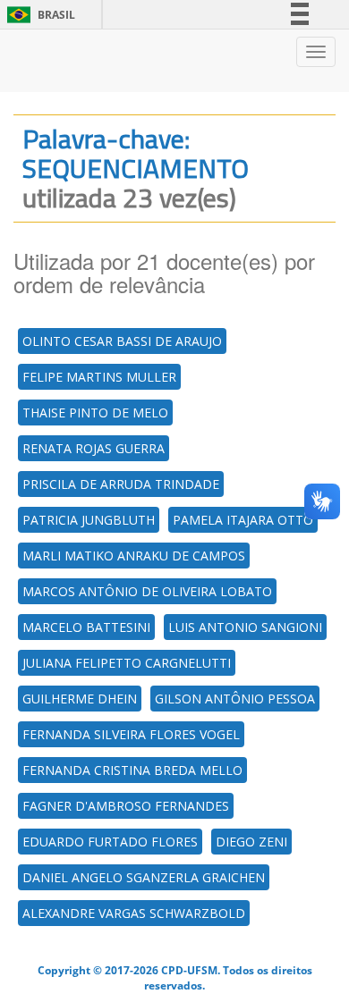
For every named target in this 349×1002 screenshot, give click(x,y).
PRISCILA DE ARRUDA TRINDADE (120, 484)
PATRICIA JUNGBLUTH (88, 519)
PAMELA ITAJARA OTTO (243, 519)
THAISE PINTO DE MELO (95, 412)
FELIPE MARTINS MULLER (99, 376)
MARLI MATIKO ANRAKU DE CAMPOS (133, 555)
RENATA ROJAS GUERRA (93, 448)
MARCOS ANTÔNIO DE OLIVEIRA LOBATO (147, 591)
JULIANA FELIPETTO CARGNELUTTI (126, 662)
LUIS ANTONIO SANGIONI (245, 627)
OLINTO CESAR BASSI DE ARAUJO (122, 341)
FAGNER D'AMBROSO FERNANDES (125, 805)
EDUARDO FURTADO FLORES (110, 841)
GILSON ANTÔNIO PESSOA (235, 698)
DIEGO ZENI (251, 841)
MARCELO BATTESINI (86, 627)
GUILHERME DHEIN (79, 698)
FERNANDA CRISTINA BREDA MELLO (132, 770)
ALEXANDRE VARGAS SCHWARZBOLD (133, 913)
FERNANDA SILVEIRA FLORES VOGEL (131, 734)
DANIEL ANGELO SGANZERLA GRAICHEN (143, 877)
